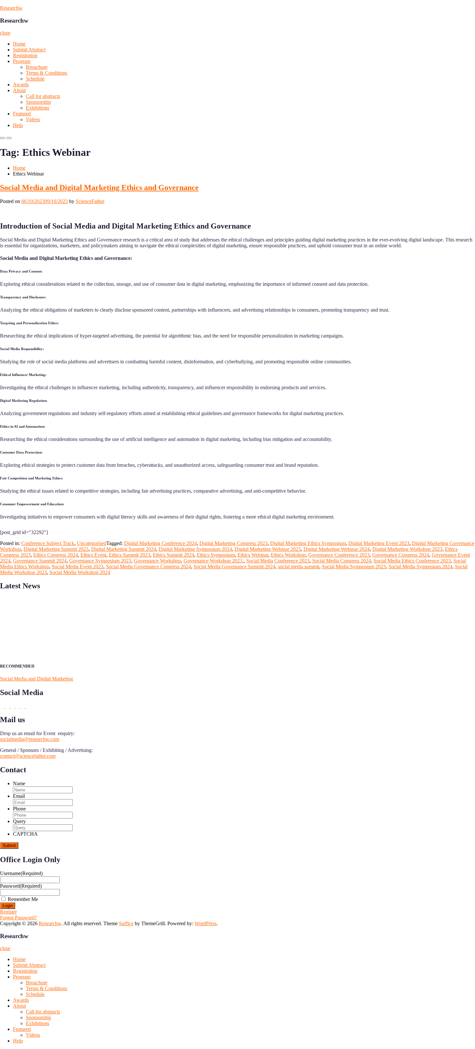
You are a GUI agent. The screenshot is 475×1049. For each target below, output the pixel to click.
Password (21, 886)
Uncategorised (91, 543)
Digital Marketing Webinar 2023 (268, 549)
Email (19, 796)
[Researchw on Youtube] (13, 706)
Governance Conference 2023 (339, 555)
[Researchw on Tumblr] (23, 706)
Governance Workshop (157, 560)
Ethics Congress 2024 (55, 555)
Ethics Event (93, 555)
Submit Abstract (29, 49)
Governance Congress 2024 (400, 555)
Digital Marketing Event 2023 (378, 543)
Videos (33, 119)
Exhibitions (37, 108)
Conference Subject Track (47, 543)
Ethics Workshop (288, 555)
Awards (21, 84)
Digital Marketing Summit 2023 (56, 549)
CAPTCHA (25, 834)
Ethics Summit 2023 (129, 555)
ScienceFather (90, 201)
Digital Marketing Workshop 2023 (407, 549)
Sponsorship (38, 102)
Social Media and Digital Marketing (36, 678)
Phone (19, 808)
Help (18, 125)
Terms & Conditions (46, 73)
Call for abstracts (43, 96)
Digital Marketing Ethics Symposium (308, 543)
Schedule (35, 78)
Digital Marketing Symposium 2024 (195, 549)
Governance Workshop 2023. (214, 560)
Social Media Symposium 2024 (420, 566)
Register (8, 912)
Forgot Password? (18, 917)
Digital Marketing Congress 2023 (233, 543)
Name (19, 783)
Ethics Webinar (253, 555)
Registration (25, 55)
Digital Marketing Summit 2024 (123, 549)
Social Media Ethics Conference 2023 (412, 560)
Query (19, 821)
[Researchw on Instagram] (18, 706)
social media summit (298, 566)
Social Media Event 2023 (77, 566)
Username (21, 873)
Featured (22, 113)
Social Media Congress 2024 (341, 560)
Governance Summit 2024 (40, 560)
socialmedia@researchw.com (29, 739)
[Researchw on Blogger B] (7, 706)
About (19, 90)
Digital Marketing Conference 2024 (160, 543)
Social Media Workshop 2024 (79, 572)
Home (19, 44)
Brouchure (37, 67)
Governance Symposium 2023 (100, 560)
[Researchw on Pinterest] (2, 706)
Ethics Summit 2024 (173, 555)
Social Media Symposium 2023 (354, 566)
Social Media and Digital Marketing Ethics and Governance (99, 187)
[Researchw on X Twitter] (28, 706)
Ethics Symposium (216, 555)
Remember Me (23, 899)
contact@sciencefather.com (28, 756)
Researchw (11, 8)
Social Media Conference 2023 (278, 560)
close (5, 33)
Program (21, 61)
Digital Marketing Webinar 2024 (336, 549)
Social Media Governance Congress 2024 (148, 566)
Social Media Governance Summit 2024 (234, 566)
